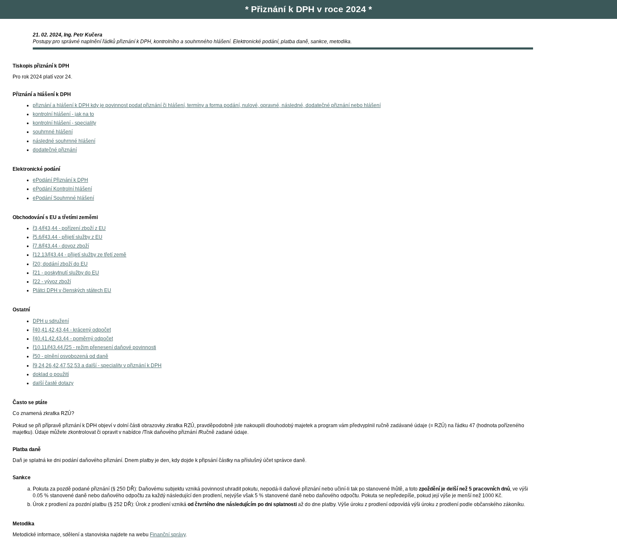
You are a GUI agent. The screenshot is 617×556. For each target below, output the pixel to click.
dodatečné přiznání (55, 150)
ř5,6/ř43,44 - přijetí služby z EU (67, 237)
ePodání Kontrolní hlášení (62, 189)
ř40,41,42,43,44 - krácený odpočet (72, 330)
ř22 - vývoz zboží (52, 282)
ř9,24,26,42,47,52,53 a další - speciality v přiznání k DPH (97, 365)
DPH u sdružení (51, 321)
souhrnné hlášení (53, 132)
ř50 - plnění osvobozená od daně (70, 356)
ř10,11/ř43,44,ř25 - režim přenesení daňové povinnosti (94, 347)
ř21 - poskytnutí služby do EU (66, 273)
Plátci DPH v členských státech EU (72, 290)
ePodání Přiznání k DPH (60, 180)
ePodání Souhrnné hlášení (63, 198)
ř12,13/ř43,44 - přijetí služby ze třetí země (79, 255)
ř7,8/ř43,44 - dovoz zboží (61, 246)
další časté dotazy (53, 383)
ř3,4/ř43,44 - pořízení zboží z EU (69, 228)
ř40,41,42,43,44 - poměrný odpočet (73, 339)
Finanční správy (168, 535)
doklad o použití (51, 374)
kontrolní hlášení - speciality (64, 123)
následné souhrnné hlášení (64, 141)
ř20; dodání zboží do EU (60, 264)
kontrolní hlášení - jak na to (63, 114)
